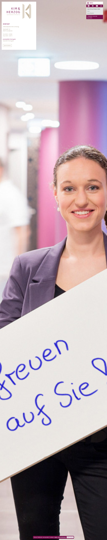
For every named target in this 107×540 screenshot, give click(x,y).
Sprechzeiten (90, 13)
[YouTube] (97, 6)
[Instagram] (101, 6)
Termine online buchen (92, 17)
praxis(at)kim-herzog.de (9, 39)
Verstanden (70, 537)
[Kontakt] (89, 6)
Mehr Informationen (60, 537)
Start (88, 11)
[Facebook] (92, 6)
